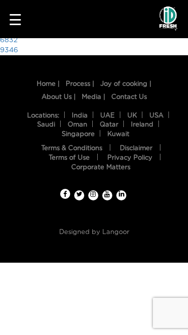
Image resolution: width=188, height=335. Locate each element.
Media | (93, 97)
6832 (9, 40)
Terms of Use (69, 158)
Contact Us (129, 97)
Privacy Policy (129, 158)
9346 (9, 50)
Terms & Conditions (71, 148)
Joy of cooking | (125, 84)
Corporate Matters (100, 167)
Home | (48, 84)
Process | (80, 84)
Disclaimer (136, 148)
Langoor (115, 232)
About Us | (59, 97)
